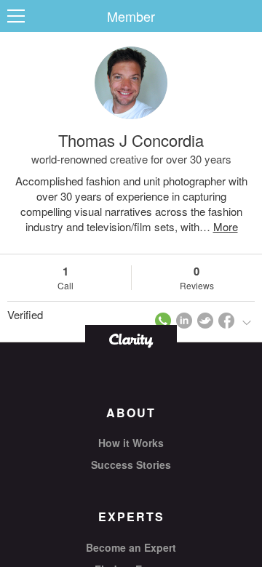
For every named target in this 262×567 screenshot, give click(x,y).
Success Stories (131, 464)
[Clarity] (131, 339)
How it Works (131, 442)
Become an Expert (131, 547)
